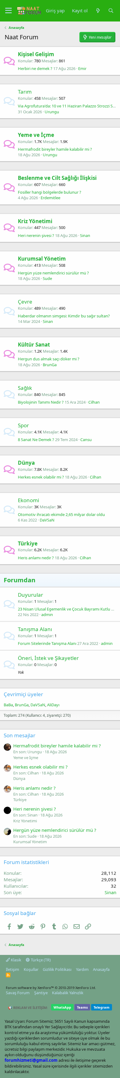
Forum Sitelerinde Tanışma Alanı (47, 643)
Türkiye (28, 543)
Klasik (15, 960)
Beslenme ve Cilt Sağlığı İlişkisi (57, 177)
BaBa (8, 705)
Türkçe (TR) (40, 960)
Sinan (85, 235)
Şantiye (41, 992)
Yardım (82, 969)
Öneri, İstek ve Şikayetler (48, 657)
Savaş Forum (18, 992)
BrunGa (50, 364)
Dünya (26, 462)
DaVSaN (47, 520)
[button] (8, 10)
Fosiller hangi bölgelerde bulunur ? (49, 192)
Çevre (25, 301)
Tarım (25, 91)
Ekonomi (28, 500)
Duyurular (30, 594)
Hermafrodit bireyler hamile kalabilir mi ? (55, 149)
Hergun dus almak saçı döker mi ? (48, 359)
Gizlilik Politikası (57, 969)
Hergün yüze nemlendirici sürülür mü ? (53, 273)
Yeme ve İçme (36, 134)
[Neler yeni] (97, 10)
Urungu (52, 111)
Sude (47, 278)
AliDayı (53, 705)
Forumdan (19, 580)
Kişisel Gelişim (36, 54)
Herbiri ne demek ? (35, 68)
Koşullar (31, 969)
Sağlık (25, 387)
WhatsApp (62, 1007)
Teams (82, 1007)
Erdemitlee (50, 197)
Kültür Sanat (34, 344)
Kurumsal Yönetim (42, 258)
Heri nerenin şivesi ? (36, 235)
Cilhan (94, 402)
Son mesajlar (19, 735)
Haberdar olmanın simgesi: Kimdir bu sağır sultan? (64, 316)
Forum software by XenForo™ (51, 987)
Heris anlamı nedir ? (36, 557)
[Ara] (110, 10)
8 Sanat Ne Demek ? (36, 439)
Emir (82, 68)
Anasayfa (101, 969)
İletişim (12, 969)
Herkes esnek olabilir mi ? (41, 477)
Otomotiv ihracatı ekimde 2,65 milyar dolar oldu (61, 514)
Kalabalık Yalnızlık (67, 992)
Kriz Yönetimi (35, 221)
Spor (23, 425)
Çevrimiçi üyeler (23, 694)
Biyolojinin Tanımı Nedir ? (41, 402)
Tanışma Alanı (35, 629)
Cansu (86, 439)
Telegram (102, 1007)
